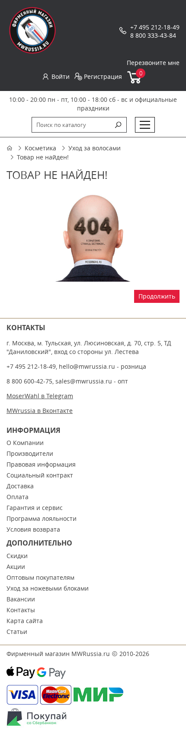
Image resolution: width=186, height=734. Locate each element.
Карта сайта (24, 621)
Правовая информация (41, 464)
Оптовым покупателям (40, 577)
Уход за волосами (94, 148)
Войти (60, 76)
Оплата (17, 497)
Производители (29, 453)
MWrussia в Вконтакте (39, 410)
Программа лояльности (41, 518)
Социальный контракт (39, 475)
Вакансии (20, 599)
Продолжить (156, 296)
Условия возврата (33, 529)
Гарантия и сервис (34, 507)
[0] (134, 82)
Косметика (40, 148)
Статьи (16, 631)
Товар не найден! (43, 157)
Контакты (20, 610)
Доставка (20, 486)
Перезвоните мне (153, 62)
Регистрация (103, 76)
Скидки (17, 556)
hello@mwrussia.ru (87, 366)
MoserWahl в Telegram (39, 396)
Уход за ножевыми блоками (47, 588)
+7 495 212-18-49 (155, 27)
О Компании (25, 442)
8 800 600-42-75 (29, 381)
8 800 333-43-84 (153, 35)
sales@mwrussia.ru (83, 381)
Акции (15, 566)
